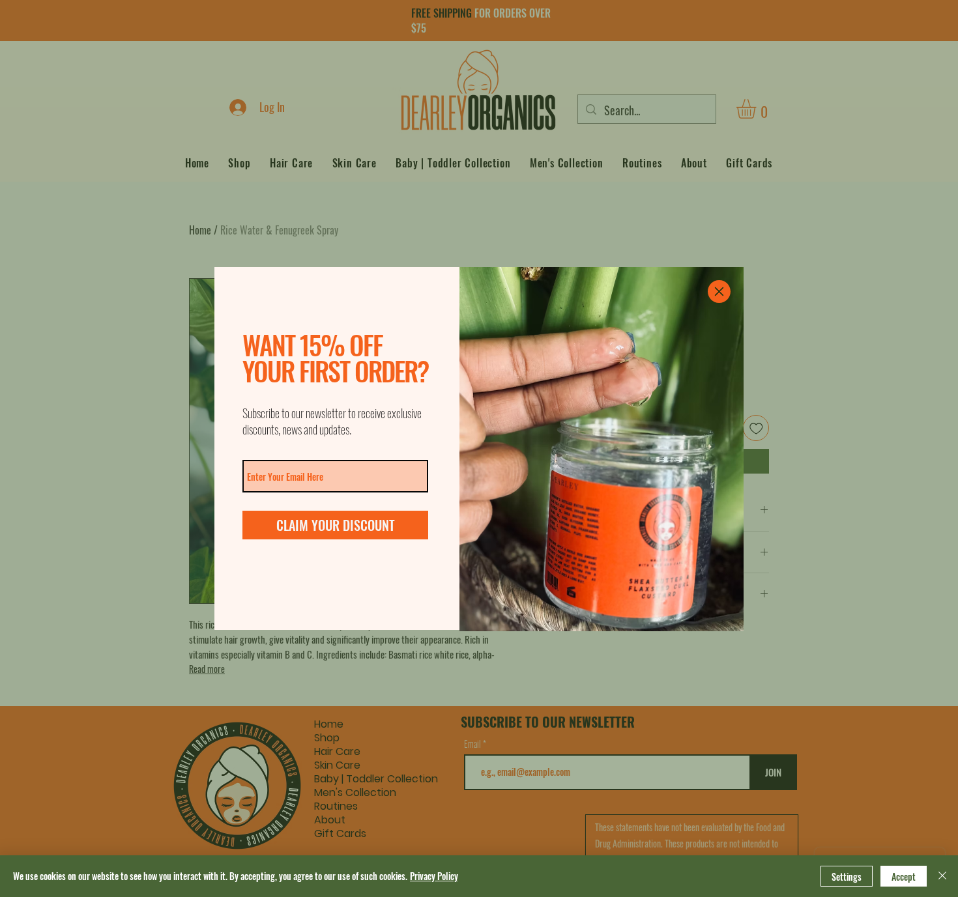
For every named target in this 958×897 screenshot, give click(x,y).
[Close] (942, 876)
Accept (904, 876)
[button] (719, 291)
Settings (847, 876)
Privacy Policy (434, 876)
